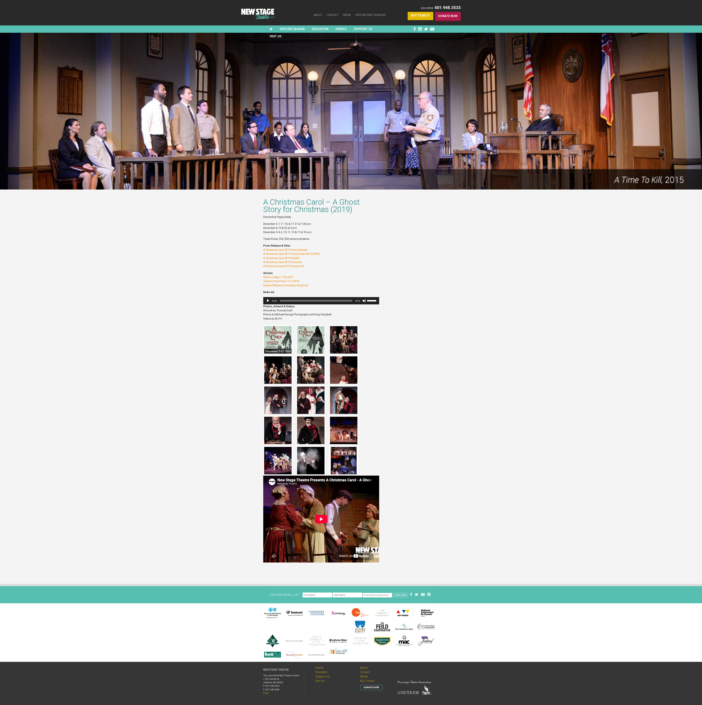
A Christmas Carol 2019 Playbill (281, 258)
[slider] (372, 300)
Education (321, 672)
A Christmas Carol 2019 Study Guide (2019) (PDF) (291, 253)
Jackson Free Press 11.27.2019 (281, 281)
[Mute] (364, 301)
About (318, 15)
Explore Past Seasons (370, 15)
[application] (321, 300)
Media (347, 15)
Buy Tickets (420, 15)
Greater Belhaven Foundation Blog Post (285, 285)
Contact (333, 15)
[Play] (268, 301)
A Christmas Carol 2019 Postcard (282, 262)
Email (266, 693)
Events (319, 667)
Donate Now (447, 16)
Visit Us (319, 680)
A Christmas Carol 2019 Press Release (285, 249)
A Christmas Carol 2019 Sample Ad (283, 266)
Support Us (322, 676)
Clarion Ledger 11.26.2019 (278, 277)
